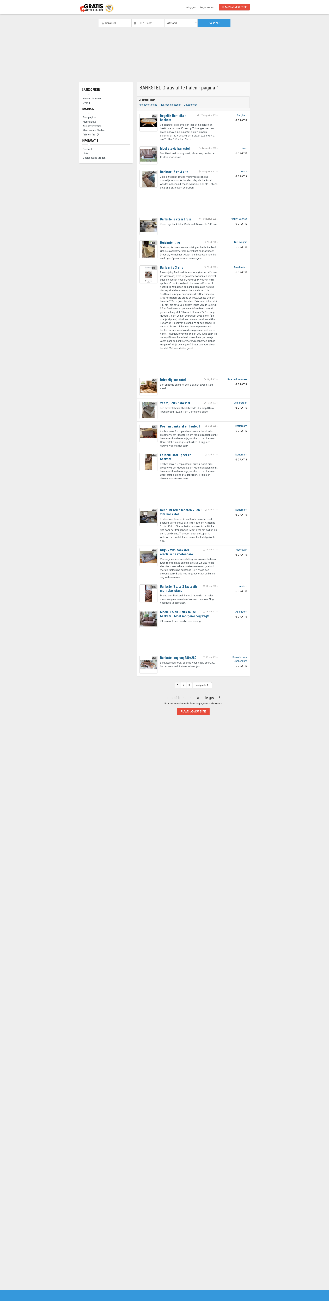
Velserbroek (240, 402)
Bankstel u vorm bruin (175, 219)
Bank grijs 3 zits (171, 267)
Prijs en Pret (90, 134)
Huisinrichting (170, 242)
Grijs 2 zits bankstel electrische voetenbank (176, 552)
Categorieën (91, 89)
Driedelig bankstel (173, 380)
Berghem (242, 115)
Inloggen (191, 7)
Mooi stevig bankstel (175, 148)
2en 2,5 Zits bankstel (175, 403)
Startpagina (89, 117)
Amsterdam (240, 267)
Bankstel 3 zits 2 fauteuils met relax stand (179, 588)
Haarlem (242, 586)
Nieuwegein (240, 242)
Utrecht (243, 171)
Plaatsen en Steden (94, 130)
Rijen (244, 148)
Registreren (206, 7)
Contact (87, 149)
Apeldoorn (241, 611)
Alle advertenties (92, 126)
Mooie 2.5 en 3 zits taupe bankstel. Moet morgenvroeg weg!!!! (185, 614)
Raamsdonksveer (237, 379)
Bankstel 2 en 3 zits (174, 172)
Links (86, 153)
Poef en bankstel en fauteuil (180, 426)
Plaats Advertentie (234, 7)
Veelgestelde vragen (94, 157)
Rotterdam (241, 425)
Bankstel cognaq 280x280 (178, 658)
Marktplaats (89, 121)
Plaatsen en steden (170, 104)
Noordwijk (241, 549)
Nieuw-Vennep (239, 218)
